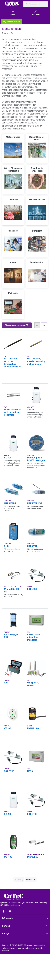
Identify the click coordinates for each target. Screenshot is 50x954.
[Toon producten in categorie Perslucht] (37, 244)
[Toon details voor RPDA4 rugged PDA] (13, 620)
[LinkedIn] (10, 911)
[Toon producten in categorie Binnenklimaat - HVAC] (37, 150)
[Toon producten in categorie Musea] (13, 275)
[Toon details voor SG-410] (36, 395)
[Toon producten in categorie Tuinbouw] (13, 213)
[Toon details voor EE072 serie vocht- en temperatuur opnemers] (13, 395)
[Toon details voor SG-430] (13, 799)
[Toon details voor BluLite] (13, 531)
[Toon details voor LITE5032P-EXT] (36, 488)
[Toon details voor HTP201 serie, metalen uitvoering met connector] (36, 344)
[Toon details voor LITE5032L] (36, 531)
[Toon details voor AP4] (13, 668)
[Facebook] (3, 911)
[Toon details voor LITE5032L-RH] (13, 488)
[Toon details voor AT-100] (13, 713)
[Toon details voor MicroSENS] (36, 842)
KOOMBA (5, 951)
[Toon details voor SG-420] (13, 443)
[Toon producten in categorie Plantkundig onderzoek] (37, 181)
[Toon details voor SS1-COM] (36, 574)
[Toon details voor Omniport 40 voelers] (36, 668)
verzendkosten (27, 948)
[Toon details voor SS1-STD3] (13, 756)
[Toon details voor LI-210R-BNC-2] (36, 713)
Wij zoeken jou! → (11, 21)
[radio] (37, 325)
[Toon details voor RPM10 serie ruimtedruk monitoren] (36, 620)
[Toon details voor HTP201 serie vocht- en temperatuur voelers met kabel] (13, 344)
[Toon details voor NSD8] (36, 756)
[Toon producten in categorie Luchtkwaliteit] (37, 275)
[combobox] (35, 4)
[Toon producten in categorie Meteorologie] (13, 150)
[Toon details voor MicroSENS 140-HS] (13, 574)
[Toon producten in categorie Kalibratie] (13, 306)
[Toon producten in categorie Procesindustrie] (37, 213)
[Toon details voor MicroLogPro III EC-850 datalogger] (36, 443)
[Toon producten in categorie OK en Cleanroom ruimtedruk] (13, 181)
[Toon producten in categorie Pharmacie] (13, 244)
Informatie (7, 918)
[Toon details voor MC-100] (13, 842)
